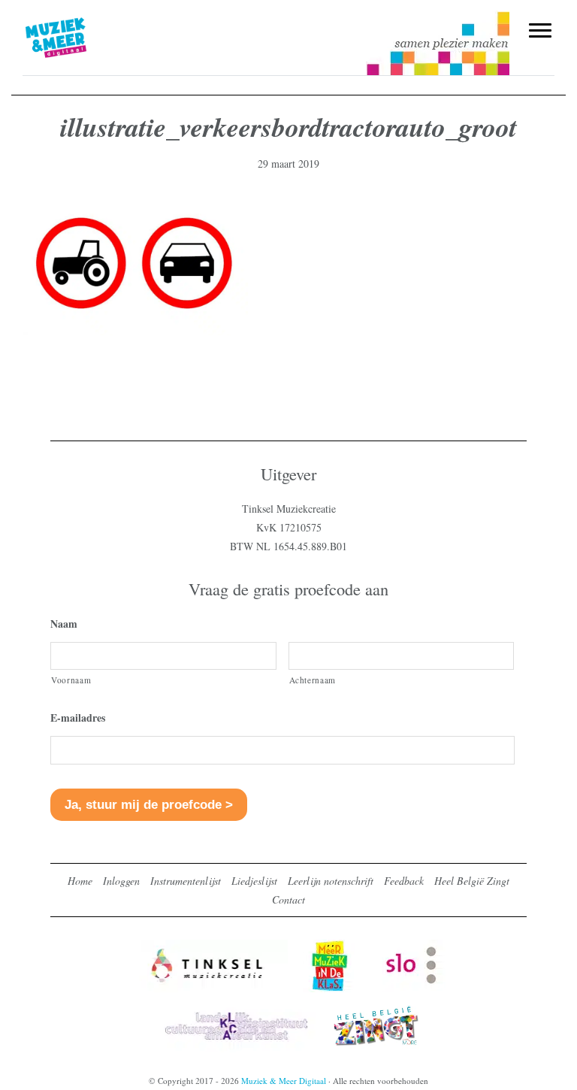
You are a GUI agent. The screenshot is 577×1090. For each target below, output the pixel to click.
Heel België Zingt (471, 881)
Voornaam (71, 680)
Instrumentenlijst (185, 881)
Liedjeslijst (254, 881)
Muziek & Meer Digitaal (80, 20)
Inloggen (121, 881)
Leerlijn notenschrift (330, 881)
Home (80, 881)
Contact (288, 899)
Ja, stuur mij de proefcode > (149, 805)
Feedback (404, 881)
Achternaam (313, 680)
